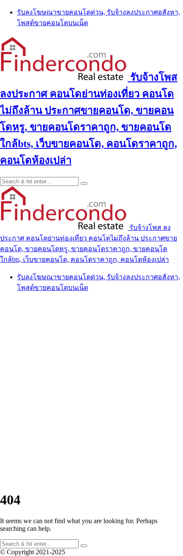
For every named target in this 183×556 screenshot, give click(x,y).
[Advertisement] (91, 391)
